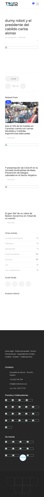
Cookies (8, 357)
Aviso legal (9, 351)
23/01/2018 (21, 37)
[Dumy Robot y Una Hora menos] (32, 302)
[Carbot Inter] (32, 313)
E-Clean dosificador (14, 238)
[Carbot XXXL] (21, 302)
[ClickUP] (10, 302)
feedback (9, 243)
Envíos (33, 351)
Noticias (11, 138)
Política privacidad (22, 351)
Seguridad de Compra (25, 354)
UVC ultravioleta (12, 270)
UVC (6, 265)
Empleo (16, 357)
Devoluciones (10, 354)
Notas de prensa (12, 254)
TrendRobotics (12, 37)
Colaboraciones (26, 357)
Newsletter (10, 249)
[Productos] (21, 313)
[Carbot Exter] (10, 313)
